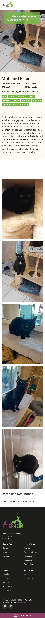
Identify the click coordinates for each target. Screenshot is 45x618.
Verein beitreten (30, 552)
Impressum (28, 574)
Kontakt (5, 574)
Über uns (6, 582)
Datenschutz (29, 578)
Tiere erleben (29, 564)
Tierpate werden (31, 556)
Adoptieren (28, 560)
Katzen (5, 552)
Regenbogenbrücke (10, 590)
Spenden (27, 548)
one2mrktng (21, 602)
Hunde (5, 548)
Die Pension (7, 586)
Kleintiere (6, 556)
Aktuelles (6, 578)
